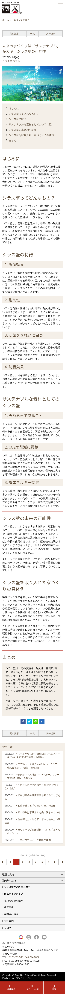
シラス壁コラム (11, 61)
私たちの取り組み (13, 900)
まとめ (12, 140)
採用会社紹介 (11, 914)
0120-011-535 (16, 957)
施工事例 (9, 907)
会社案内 (9, 921)
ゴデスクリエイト (23, 978)
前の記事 (14, 33)
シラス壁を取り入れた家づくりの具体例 (31, 135)
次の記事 (50, 33)
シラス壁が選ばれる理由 (17, 886)
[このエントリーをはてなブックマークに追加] (41, 721)
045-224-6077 (32, 957)
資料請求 (11, 989)
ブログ (7, 927)
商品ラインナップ (13, 893)
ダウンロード (33, 989)
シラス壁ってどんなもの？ (24, 113)
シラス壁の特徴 (17, 119)
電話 (54, 989)
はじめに (14, 108)
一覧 (32, 33)
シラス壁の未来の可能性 (22, 129)
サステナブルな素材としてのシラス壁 (30, 124)
